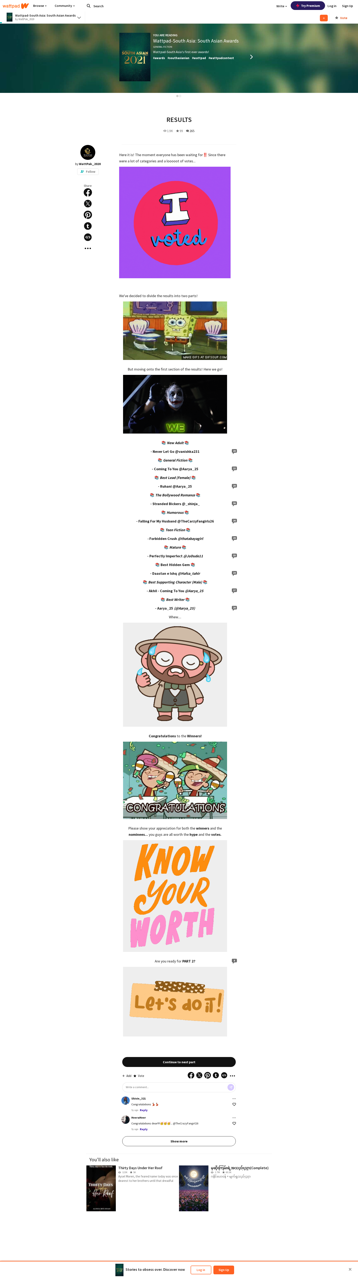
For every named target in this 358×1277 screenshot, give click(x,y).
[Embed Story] (88, 237)
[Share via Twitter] (88, 203)
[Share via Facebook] (88, 192)
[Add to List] (324, 18)
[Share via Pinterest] (88, 215)
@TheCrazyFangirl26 (185, 1123)
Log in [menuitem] (332, 6)
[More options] (234, 1098)
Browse (39, 6)
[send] (230, 1087)
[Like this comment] (234, 1104)
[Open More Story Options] (88, 248)
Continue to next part (179, 1062)
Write (280, 6)
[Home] (16, 6)
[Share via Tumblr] (88, 226)
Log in (201, 1270)
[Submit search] (89, 5)
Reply (144, 1110)
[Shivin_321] (125, 1100)
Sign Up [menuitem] (347, 6)
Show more (179, 1141)
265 (192, 131)
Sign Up (224, 1270)
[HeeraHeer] (125, 1119)
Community (64, 6)
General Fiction (162, 46)
